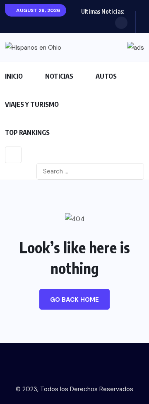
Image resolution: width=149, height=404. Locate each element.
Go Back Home (74, 300)
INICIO (14, 76)
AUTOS (106, 76)
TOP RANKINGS (27, 132)
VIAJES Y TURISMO (32, 104)
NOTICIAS (59, 76)
